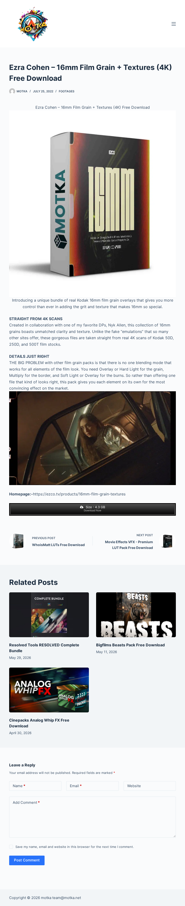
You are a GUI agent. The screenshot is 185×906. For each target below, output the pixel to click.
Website (134, 786)
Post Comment (27, 860)
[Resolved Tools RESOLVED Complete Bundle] (49, 614)
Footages (66, 91)
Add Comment (26, 802)
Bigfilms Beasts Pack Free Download (130, 644)
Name (19, 786)
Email (76, 786)
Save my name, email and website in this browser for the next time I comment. (74, 847)
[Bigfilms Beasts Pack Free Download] (136, 614)
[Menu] (174, 24)
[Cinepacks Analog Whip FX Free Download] (49, 690)
